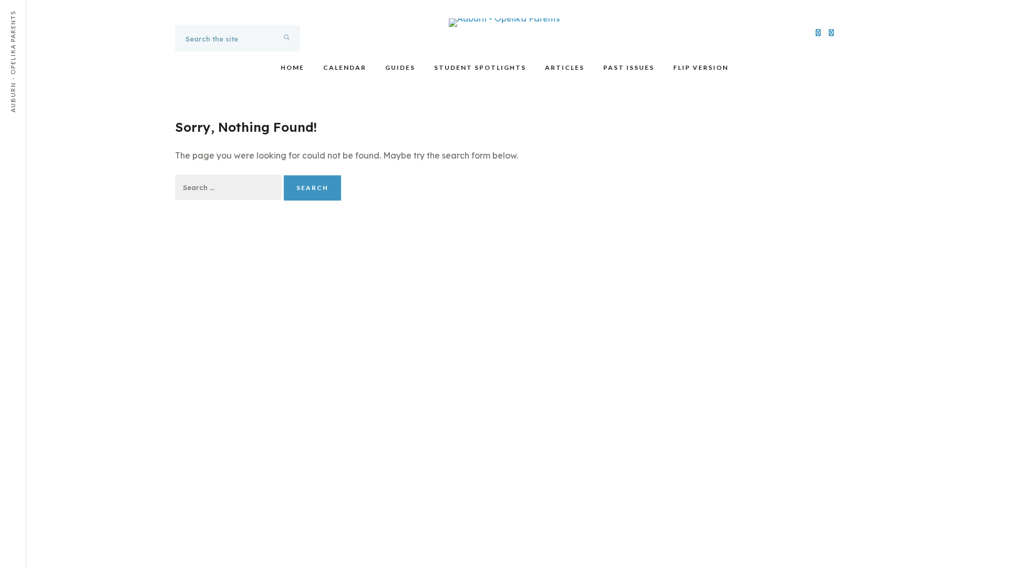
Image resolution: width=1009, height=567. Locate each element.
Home (292, 67)
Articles (564, 67)
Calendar (344, 67)
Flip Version (700, 67)
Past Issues (628, 67)
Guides (400, 67)
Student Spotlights (480, 67)
